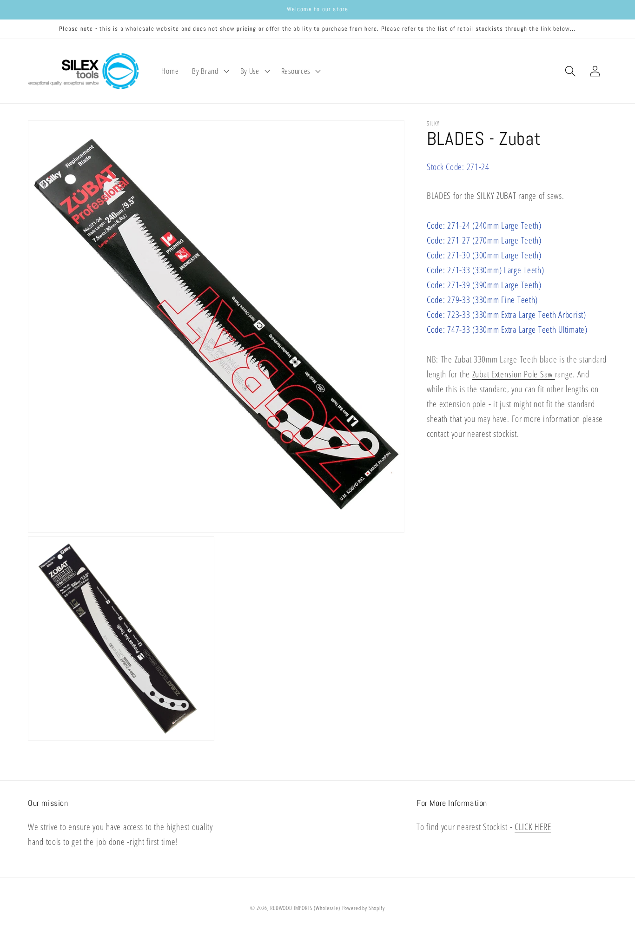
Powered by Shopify (363, 908)
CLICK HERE (533, 826)
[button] (209, 71)
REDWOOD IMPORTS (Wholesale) (305, 908)
